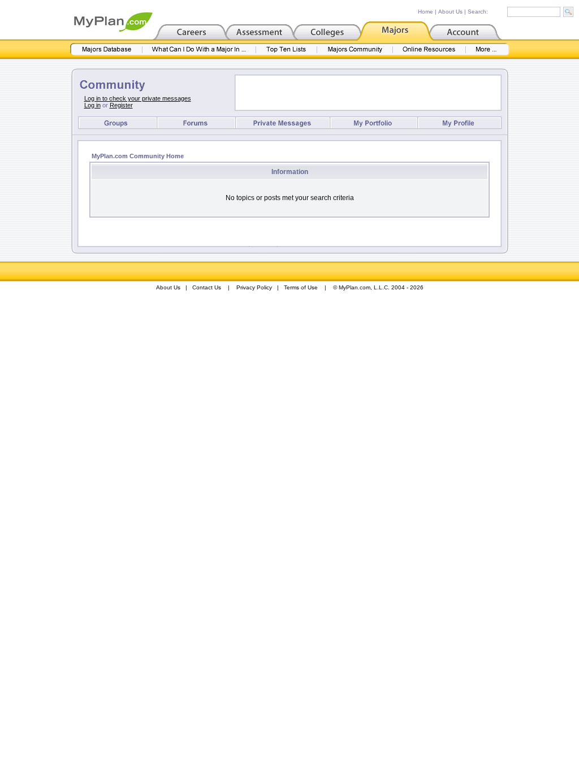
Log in (92, 105)
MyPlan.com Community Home (138, 156)
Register (121, 105)
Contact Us (206, 287)
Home (425, 11)
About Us (450, 11)
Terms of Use (301, 287)
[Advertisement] (368, 93)
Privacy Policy (254, 287)
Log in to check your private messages (137, 98)
